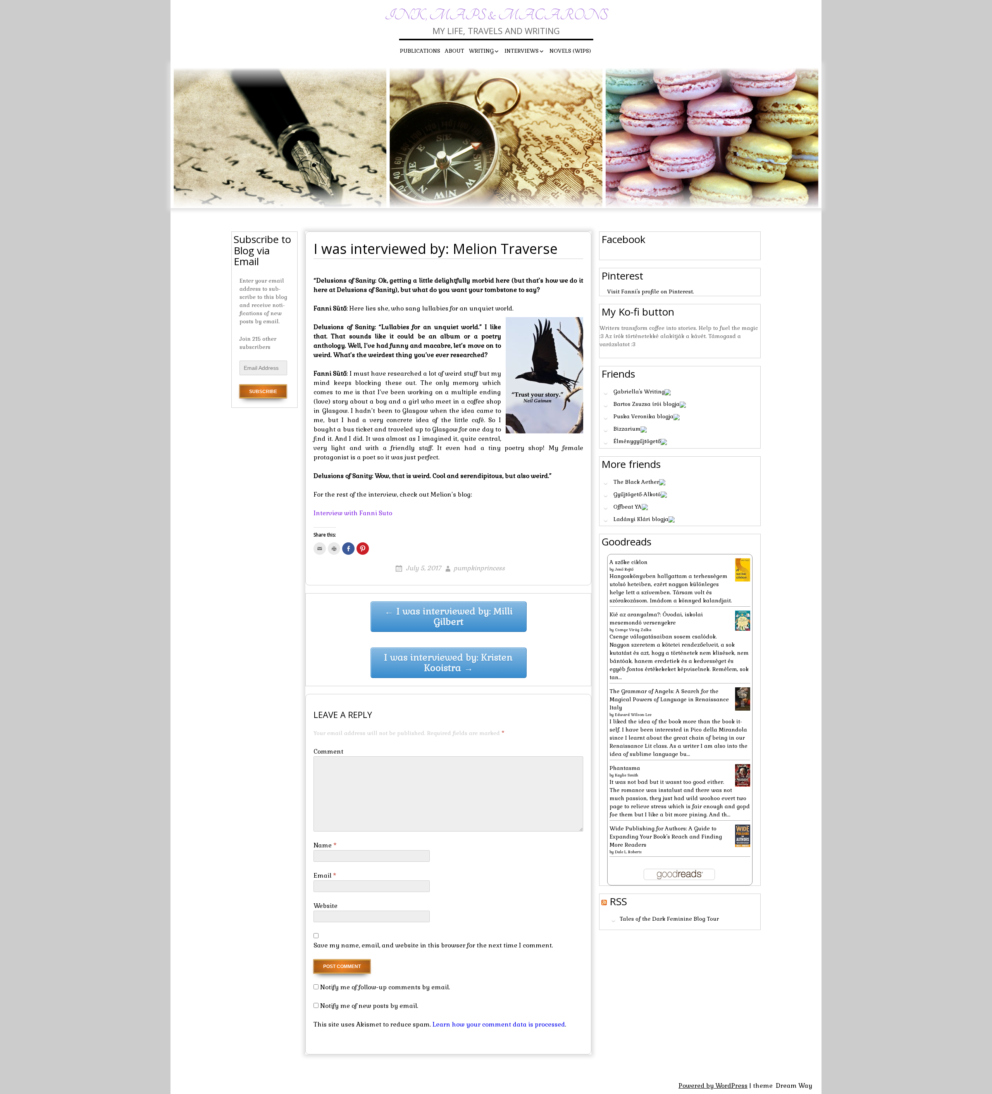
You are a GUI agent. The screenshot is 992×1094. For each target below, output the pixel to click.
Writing (481, 50)
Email (324, 875)
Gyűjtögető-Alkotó (637, 494)
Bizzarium (627, 428)
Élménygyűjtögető (637, 441)
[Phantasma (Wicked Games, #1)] (742, 774)
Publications (420, 50)
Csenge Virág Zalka (633, 629)
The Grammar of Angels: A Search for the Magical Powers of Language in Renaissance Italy (669, 699)
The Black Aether (636, 481)
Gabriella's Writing (639, 391)
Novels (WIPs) (570, 50)
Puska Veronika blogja (643, 416)
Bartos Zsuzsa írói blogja (646, 403)
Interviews (522, 50)
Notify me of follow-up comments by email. (385, 987)
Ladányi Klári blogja (640, 519)
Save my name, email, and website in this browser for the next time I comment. (433, 945)
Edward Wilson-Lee (633, 714)
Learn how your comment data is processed (498, 1024)
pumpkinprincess (479, 568)
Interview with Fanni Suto (352, 513)
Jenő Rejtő (624, 569)
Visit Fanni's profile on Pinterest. (650, 291)
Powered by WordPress (713, 1086)
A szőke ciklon (629, 562)
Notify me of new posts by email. (369, 1006)
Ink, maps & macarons (496, 15)
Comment (328, 751)
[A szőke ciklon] (742, 569)
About (454, 50)
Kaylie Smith (626, 775)
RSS (618, 901)
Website (325, 906)
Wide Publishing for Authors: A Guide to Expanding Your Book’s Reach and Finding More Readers (666, 836)
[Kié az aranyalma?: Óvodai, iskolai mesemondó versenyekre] (742, 619)
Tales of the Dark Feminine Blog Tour (669, 919)
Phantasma (625, 767)
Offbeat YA (627, 506)
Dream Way (794, 1086)
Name (325, 845)
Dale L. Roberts (628, 851)
